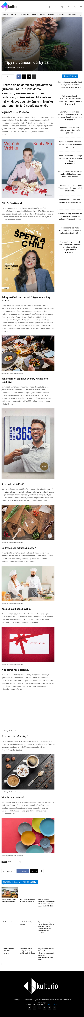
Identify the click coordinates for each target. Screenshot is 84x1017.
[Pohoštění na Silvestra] (10, 914)
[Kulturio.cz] (11, 6)
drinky (10, 862)
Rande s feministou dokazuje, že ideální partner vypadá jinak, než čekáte (70, 158)
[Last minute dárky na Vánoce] (28, 914)
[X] (75, 7)
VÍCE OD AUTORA (29, 882)
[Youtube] (81, 7)
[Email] (29, 76)
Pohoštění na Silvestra (9, 922)
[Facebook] (49, 7)
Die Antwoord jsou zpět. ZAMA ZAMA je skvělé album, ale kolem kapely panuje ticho (70, 114)
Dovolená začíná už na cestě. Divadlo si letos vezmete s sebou (70, 202)
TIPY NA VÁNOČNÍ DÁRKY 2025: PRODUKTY (8, 951)
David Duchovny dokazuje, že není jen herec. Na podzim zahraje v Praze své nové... (70, 216)
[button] (79, 14)
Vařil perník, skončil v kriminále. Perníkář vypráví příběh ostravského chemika (70, 98)
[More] (41, 871)
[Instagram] (62, 7)
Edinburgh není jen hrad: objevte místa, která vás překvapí (70, 130)
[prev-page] (3, 964)
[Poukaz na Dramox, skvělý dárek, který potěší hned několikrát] (28, 941)
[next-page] (6, 964)
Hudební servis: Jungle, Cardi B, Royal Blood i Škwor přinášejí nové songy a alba (70, 84)
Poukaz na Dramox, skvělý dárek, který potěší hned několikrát (27, 951)
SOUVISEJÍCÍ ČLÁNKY (11, 882)
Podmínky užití (53, 1004)
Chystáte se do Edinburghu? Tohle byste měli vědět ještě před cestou (70, 188)
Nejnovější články (70, 76)
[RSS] (68, 7)
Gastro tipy (8, 58)
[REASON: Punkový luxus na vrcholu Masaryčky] (28, 892)
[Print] (34, 76)
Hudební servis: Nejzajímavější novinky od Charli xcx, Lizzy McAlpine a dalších (70, 174)
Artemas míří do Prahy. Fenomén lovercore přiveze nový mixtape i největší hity (70, 230)
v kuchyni (17, 862)
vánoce (24, 862)
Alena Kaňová (11, 67)
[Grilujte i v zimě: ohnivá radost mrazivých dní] (10, 892)
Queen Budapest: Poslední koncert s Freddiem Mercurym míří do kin (70, 144)
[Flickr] (56, 7)
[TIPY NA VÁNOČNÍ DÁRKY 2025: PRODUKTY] (10, 941)
